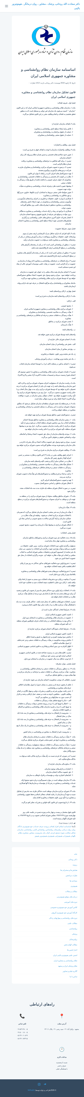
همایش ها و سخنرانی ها (68, 870)
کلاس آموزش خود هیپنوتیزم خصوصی (63, 907)
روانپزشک (57, 830)
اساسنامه (67, 826)
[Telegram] (44, 1085)
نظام (20, 833)
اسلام (61, 826)
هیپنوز (37, 836)
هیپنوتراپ (66, 836)
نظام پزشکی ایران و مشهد (67, 966)
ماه (44, 833)
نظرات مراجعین (71, 875)
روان (73, 830)
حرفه (41, 826)
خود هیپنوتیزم (28, 826)
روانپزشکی (73, 939)
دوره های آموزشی (70, 902)
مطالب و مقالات (71, 891)
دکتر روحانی (72, 859)
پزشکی (74, 934)
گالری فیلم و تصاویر (70, 971)
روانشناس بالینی (39, 830)
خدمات (36, 826)
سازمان (20, 830)
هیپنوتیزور (43, 836)
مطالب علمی (72, 923)
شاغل (73, 833)
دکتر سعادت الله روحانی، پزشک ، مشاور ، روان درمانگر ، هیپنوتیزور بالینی (46, 6)
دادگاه (20, 826)
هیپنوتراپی (58, 836)
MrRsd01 (31, 1090)
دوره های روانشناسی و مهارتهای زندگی (63, 918)
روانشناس (49, 830)
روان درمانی (66, 830)
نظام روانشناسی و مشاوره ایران (65, 961)
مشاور (31, 833)
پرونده (46, 826)
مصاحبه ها (73, 881)
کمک (48, 833)
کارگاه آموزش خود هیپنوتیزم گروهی (64, 913)
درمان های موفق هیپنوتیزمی (67, 897)
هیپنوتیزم (51, 836)
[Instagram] (39, 1085)
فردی (53, 833)
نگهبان (73, 836)
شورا (62, 833)
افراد (57, 826)
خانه (75, 854)
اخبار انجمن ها (72, 950)
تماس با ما (73, 976)
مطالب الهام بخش (70, 945)
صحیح (58, 833)
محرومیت (38, 833)
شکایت (67, 833)
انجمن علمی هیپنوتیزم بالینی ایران (65, 955)
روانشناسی (28, 830)
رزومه (75, 865)
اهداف (52, 826)
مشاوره (26, 833)
